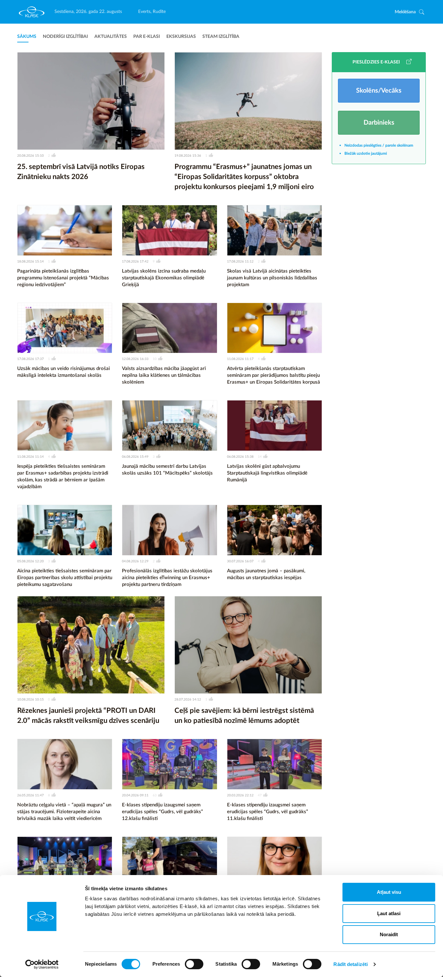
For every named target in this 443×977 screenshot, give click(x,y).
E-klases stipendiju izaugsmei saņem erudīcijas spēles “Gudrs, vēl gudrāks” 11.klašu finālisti (267, 812)
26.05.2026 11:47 (30, 795)
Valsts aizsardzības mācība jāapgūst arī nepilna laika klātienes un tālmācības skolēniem (164, 375)
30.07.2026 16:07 (240, 561)
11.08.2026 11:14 (30, 456)
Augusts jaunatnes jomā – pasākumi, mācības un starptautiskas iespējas (266, 574)
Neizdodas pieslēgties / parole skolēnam (378, 145)
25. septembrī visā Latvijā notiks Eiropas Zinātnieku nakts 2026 (81, 171)
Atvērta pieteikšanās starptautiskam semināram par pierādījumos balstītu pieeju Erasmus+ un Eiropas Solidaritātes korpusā (273, 375)
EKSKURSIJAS (181, 36)
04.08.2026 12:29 (135, 561)
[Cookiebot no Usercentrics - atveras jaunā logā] (42, 964)
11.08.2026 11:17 (240, 359)
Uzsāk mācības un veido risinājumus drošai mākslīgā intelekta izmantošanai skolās (63, 372)
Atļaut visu (389, 892)
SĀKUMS (26, 36)
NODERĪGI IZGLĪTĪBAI (65, 36)
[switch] (194, 964)
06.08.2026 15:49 (135, 456)
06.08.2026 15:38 (240, 456)
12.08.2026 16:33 (135, 359)
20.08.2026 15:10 (30, 155)
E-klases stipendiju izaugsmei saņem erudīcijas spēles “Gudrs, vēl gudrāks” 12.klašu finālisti (162, 812)
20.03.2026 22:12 (240, 795)
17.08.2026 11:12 (240, 261)
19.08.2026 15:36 (187, 155)
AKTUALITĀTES (110, 36)
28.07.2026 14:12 (187, 699)
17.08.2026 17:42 (135, 261)
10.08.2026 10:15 (30, 699)
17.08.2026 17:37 (30, 359)
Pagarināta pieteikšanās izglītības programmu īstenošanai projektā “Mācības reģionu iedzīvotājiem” (63, 278)
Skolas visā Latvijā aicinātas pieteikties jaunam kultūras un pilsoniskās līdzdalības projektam (272, 278)
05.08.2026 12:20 (30, 561)
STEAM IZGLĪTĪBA (220, 36)
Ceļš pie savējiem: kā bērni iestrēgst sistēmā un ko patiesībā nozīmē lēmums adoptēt (244, 715)
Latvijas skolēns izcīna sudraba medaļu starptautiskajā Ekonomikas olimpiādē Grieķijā (164, 278)
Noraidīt (389, 934)
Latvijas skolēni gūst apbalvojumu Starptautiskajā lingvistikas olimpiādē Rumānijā (267, 473)
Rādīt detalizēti (350, 964)
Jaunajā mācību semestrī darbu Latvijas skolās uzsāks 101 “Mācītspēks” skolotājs (167, 470)
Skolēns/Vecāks (378, 90)
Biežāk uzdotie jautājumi (365, 153)
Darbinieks (379, 122)
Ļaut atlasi (389, 913)
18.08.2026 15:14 (30, 261)
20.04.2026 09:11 (135, 795)
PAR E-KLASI (146, 36)
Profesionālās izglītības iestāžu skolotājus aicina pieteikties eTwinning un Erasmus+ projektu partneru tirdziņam (167, 577)
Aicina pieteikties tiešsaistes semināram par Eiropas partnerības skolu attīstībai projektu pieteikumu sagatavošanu (64, 577)
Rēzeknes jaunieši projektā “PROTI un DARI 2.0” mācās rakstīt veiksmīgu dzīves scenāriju (88, 715)
